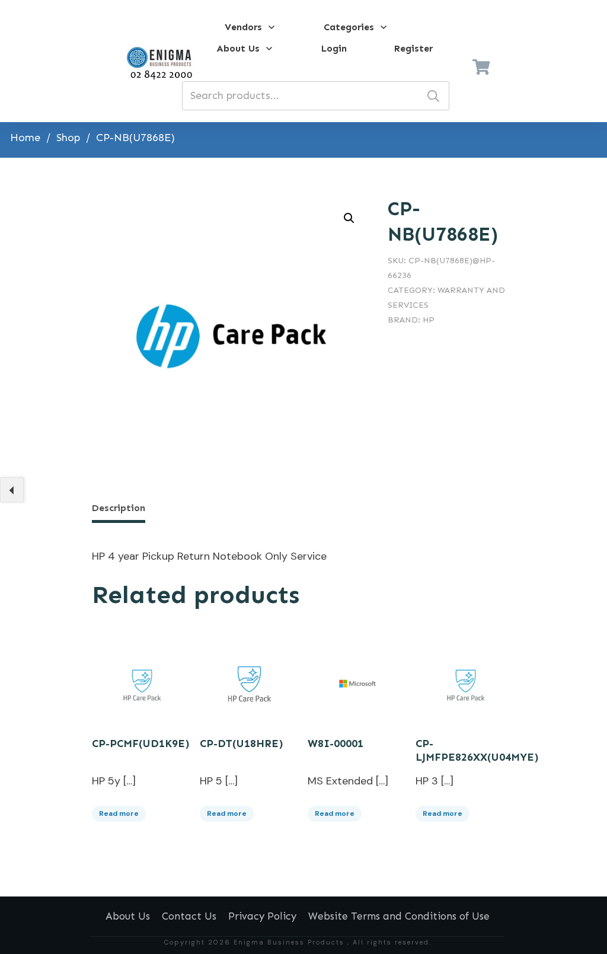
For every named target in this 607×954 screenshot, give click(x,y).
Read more (119, 813)
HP (429, 320)
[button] (349, 218)
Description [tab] (118, 507)
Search (433, 95)
